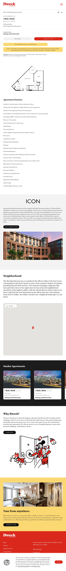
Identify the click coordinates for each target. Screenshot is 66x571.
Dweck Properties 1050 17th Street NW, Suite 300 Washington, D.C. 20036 (47, 543)
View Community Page (11, 227)
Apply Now (17, 38)
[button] (33, 327)
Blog (4, 542)
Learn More (9, 432)
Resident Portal (7, 548)
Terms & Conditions (23, 566)
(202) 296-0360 (37, 549)
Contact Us (36, 552)
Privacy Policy (36, 566)
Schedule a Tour (11, 524)
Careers (5, 545)
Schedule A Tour (48, 38)
